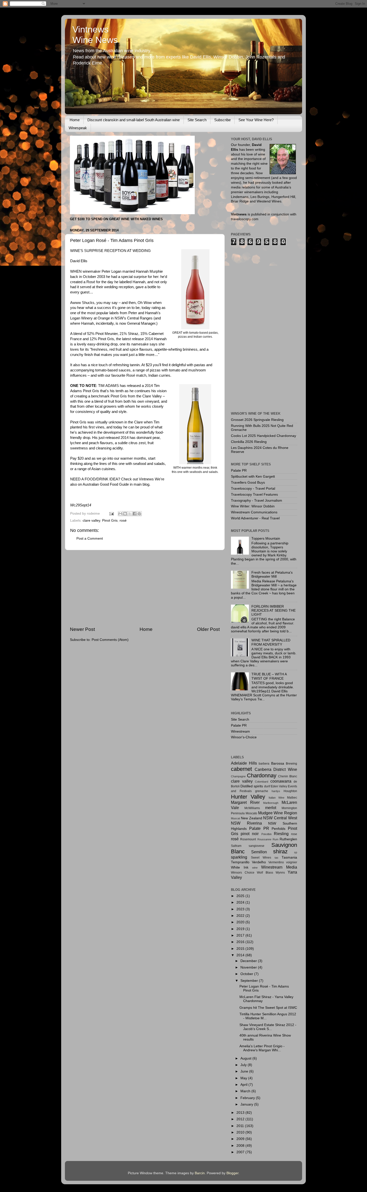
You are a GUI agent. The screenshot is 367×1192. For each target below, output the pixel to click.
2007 (240, 1152)
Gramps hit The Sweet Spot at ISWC (268, 1008)
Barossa (277, 763)
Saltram (236, 846)
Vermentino (276, 862)
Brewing (291, 763)
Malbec (292, 797)
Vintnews (146, 479)
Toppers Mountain (265, 538)
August (246, 1058)
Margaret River (245, 802)
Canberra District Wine (276, 769)
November (249, 967)
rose (294, 834)
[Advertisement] (145, 588)
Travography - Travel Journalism (256, 500)
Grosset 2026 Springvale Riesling (257, 420)
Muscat (235, 818)
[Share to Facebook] (134, 513)
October (247, 974)
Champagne (238, 776)
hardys (276, 791)
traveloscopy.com (244, 219)
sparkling (239, 857)
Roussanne (264, 839)
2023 (240, 909)
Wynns (280, 872)
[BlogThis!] (125, 513)
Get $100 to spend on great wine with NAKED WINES (116, 219)
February (248, 1098)
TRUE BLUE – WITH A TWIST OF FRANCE (269, 676)
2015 (240, 949)
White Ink (239, 867)
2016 (240, 942)
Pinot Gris (110, 520)
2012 (240, 1119)
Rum (275, 839)
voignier (291, 862)
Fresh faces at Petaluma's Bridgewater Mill (272, 574)
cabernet (241, 769)
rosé (123, 520)
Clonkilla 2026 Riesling (249, 442)
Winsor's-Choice (244, 737)
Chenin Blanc (287, 776)
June (244, 1071)
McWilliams (252, 808)
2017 (240, 935)
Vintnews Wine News (95, 34)
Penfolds (278, 829)
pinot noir (250, 833)
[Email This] (120, 513)
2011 (240, 1126)
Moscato (251, 813)
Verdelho (259, 862)
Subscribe (222, 120)
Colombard (261, 781)
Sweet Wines (261, 857)
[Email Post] (111, 513)
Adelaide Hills (244, 763)
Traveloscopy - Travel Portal (253, 488)
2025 (240, 896)
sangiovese (256, 846)
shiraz (280, 851)
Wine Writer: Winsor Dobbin (253, 506)
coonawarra (280, 781)
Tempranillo (240, 862)
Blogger (232, 1173)
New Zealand (251, 818)
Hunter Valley (248, 797)
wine (255, 867)
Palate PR (239, 470)
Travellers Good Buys (248, 482)
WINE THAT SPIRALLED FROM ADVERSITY (270, 642)
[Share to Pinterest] (139, 513)
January (247, 1104)
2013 (240, 1113)
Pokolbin (266, 834)
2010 (240, 1132)
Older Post (208, 629)
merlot (270, 807)
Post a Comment (89, 538)
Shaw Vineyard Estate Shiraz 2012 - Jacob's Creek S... (267, 1027)
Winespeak (78, 128)
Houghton (290, 791)
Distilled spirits (251, 786)
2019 (240, 929)
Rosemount (248, 839)
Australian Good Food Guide (106, 484)
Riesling (281, 833)
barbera (264, 763)
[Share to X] (129, 513)
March (245, 1091)
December (249, 961)
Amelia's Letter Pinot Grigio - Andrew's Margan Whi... (262, 1048)
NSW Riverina (246, 823)
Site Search (196, 120)
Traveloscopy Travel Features (254, 494)
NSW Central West (280, 818)
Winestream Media (279, 867)
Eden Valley (279, 786)
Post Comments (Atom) (110, 640)
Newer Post (82, 629)
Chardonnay (261, 775)
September (249, 981)
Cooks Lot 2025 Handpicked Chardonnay (263, 436)
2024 (240, 902)
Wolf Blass (265, 872)
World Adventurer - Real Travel (255, 518)
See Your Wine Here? (256, 120)
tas (276, 857)
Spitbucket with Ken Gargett (253, 476)
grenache (261, 791)
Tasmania (289, 857)
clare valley (91, 520)
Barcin (200, 1173)
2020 (240, 922)
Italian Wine (276, 797)
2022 (240, 916)
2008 (240, 1146)
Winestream (240, 731)
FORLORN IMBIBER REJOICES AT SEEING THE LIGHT (273, 610)
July (244, 1065)
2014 (240, 955)
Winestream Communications (254, 512)
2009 (240, 1139)
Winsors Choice (242, 872)
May (244, 1078)
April (244, 1085)
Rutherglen (288, 839)
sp (295, 852)
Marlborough (270, 802)
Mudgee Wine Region (277, 813)
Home (75, 120)
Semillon (259, 852)
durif (267, 786)
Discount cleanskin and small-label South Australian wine (133, 120)
